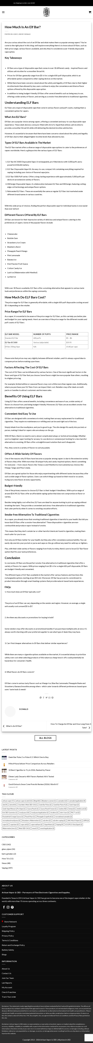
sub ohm (46, 820)
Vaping (59, 824)
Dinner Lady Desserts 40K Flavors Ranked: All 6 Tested (31, 776)
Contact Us (6, 973)
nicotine (54, 813)
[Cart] (90, 12)
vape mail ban (36, 824)
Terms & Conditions (10, 940)
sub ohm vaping (59, 820)
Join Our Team (8, 978)
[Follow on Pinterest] (12, 907)
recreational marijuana (11, 820)
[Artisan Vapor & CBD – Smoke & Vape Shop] (46, 12)
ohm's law (64, 813)
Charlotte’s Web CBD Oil (27, 805)
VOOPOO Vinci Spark (73, 824)
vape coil (25, 824)
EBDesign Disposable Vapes (19, 184)
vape (5, 824)
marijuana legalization (39, 813)
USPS (86, 820)
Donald (27, 34)
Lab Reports (7, 983)
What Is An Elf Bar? (14, 726)
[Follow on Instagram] (8, 907)
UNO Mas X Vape (74, 820)
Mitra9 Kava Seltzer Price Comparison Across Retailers (31, 763)
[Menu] (3, 12)
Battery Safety (8, 950)
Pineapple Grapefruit (45, 817)
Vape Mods (49, 824)
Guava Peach (32, 809)
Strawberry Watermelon (31, 820)
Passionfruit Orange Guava (13, 817)
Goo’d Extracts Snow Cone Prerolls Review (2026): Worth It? (33, 784)
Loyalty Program (9, 926)
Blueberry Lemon (49, 801)
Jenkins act (81, 809)
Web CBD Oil (24, 828)
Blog (37, 801)
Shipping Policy (8, 931)
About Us (6, 968)
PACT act (75, 813)
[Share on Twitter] (46, 697)
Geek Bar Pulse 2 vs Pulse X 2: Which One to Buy (28, 757)
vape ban (14, 824)
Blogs (4, 954)
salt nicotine (76, 125)
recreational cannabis (63, 817)
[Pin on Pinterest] (52, 697)
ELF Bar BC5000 (14, 161)
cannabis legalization (77, 801)
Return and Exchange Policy (13, 945)
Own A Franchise (9, 992)
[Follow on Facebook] (4, 907)
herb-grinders (7, 854)
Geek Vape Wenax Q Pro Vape (14, 809)
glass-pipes (6, 849)
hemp (72, 809)
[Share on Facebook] (43, 697)
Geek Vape (74, 805)
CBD (4, 844)
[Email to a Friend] (49, 697)
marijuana (24, 813)
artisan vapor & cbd (24, 801)
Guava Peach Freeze (48, 809)
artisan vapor (8, 801)
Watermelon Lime (10, 828)
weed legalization (47, 828)
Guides (62, 809)
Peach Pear (30, 817)
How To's (6, 858)
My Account (7, 987)
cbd (5, 805)
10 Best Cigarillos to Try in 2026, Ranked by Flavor (29, 770)
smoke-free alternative (35, 522)
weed (35, 828)
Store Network (10, 921)
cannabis (62, 801)
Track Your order (9, 997)
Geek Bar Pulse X (60, 805)
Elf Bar (37, 42)
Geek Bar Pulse (45, 805)
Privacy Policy (8, 936)
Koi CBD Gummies (10, 813)
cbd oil (12, 805)
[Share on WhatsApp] (41, 697)
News (4, 863)
